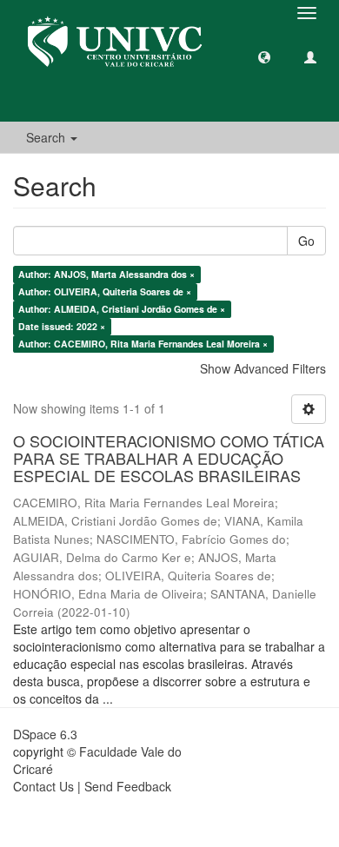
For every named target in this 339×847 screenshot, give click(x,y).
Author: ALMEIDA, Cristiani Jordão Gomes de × (121, 308)
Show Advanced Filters (263, 368)
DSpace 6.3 (45, 734)
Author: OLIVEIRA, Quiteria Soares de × (104, 291)
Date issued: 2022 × (61, 326)
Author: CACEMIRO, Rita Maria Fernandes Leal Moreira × (143, 343)
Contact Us (43, 786)
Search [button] (47, 137)
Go (306, 240)
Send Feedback (127, 786)
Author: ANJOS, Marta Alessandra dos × (106, 274)
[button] (264, 56)
